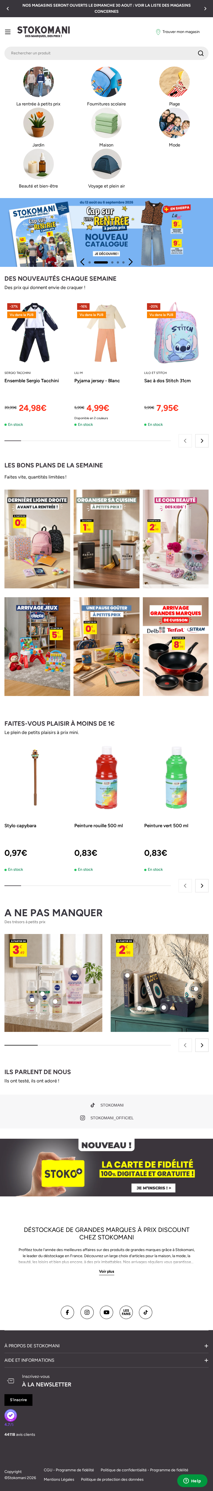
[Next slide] (130, 262)
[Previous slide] (82, 262)
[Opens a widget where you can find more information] (192, 1481)
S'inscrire (18, 1400)
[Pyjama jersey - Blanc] (106, 332)
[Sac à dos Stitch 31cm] (176, 332)
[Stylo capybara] (36, 777)
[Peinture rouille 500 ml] (106, 777)
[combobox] (106, 53)
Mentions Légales (59, 1479)
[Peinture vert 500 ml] (176, 777)
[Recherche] (200, 53)
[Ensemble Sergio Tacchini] (36, 332)
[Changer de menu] (7, 32)
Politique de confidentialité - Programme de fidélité (144, 1470)
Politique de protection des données (112, 1479)
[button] (7, 8)
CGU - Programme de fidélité (69, 1470)
